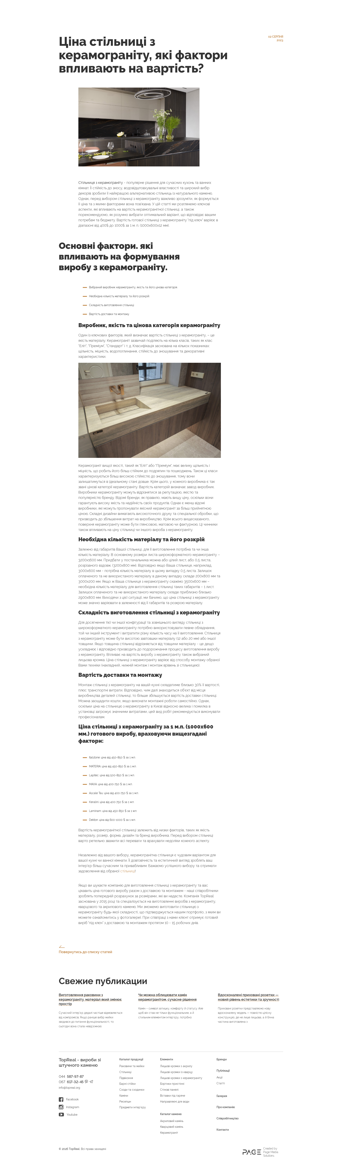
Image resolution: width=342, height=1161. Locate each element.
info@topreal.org (69, 1087)
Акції (219, 1077)
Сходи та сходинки (131, 1089)
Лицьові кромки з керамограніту (181, 1078)
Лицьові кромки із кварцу (176, 1072)
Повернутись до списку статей (85, 952)
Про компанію (226, 1107)
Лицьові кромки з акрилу (176, 1066)
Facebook (72, 1099)
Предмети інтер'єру (132, 1107)
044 (71, 1077)
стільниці (127, 871)
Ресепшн (125, 1101)
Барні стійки (127, 1083)
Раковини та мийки (131, 1066)
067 (71, 1082)
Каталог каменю (171, 1114)
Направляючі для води (174, 1101)
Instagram (72, 1107)
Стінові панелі (169, 1089)
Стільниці (125, 1072)
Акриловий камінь (171, 1121)
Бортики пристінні (172, 1083)
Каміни (123, 1095)
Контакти (223, 1129)
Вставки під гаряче (172, 1095)
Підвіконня (126, 1078)
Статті (221, 1083)
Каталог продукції (131, 1059)
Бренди (222, 1059)
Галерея (222, 1096)
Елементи (166, 1059)
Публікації (223, 1070)
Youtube (72, 1114)
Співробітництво (227, 1118)
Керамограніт (169, 1132)
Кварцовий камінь (171, 1126)
